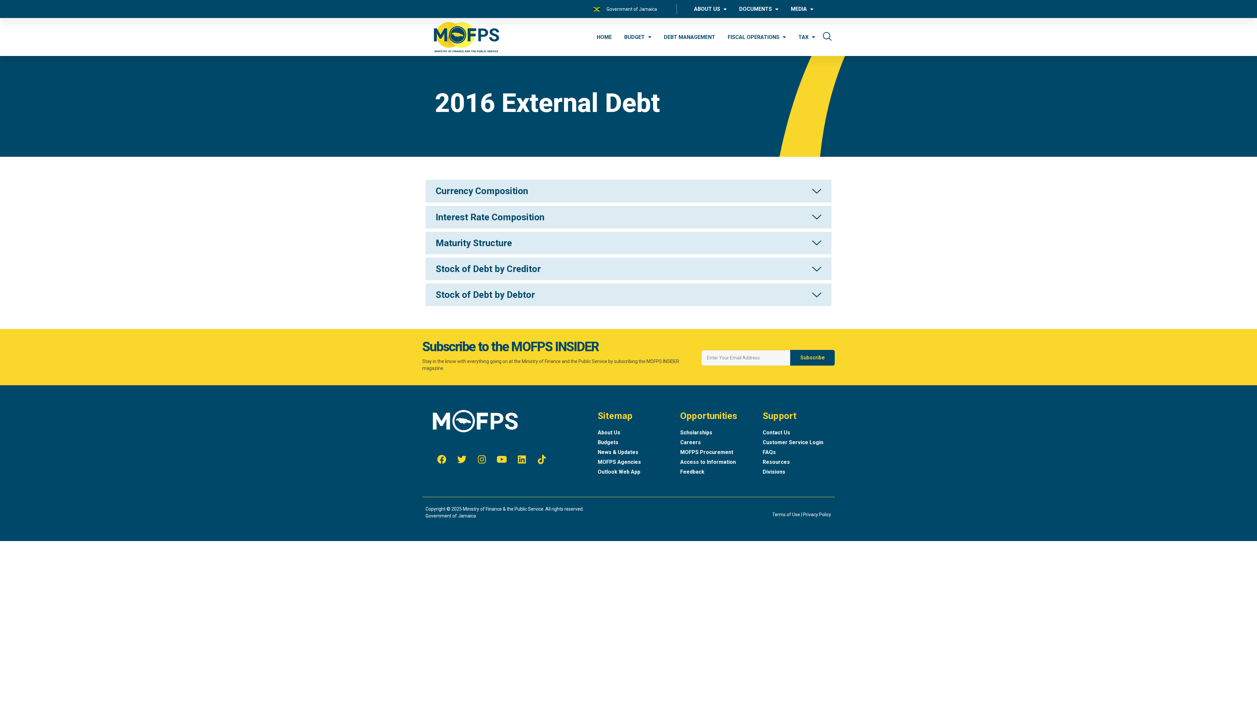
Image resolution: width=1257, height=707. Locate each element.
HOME (604, 37)
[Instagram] (482, 459)
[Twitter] (462, 459)
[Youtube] (502, 459)
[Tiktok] (542, 459)
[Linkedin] (522, 459)
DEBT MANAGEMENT (689, 37)
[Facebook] (442, 459)
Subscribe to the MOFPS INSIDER (510, 346)
